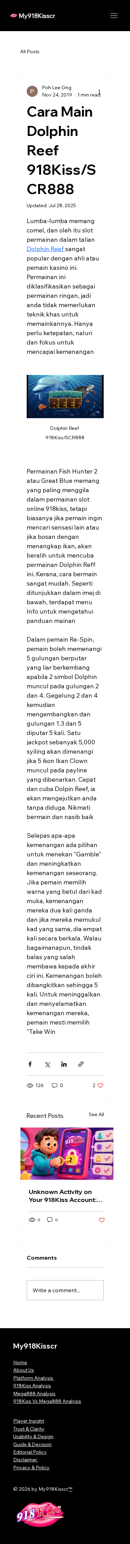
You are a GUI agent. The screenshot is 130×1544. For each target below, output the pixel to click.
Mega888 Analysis (34, 1393)
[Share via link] (81, 1064)
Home (20, 1362)
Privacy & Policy (31, 1467)
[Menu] (114, 16)
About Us (23, 1370)
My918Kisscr (37, 16)
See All (96, 1114)
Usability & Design (33, 1436)
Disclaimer (25, 1459)
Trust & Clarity (28, 1429)
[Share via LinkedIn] (64, 1064)
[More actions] (99, 91)
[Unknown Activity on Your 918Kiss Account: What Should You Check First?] (66, 1154)
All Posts (30, 51)
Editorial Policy (30, 1452)
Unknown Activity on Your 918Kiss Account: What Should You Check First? (66, 1196)
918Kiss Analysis (32, 1385)
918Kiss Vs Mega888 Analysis (47, 1401)
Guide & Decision (32, 1444)
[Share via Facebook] (30, 1064)
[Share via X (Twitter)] (47, 1064)
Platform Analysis (33, 1378)
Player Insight (28, 1421)
